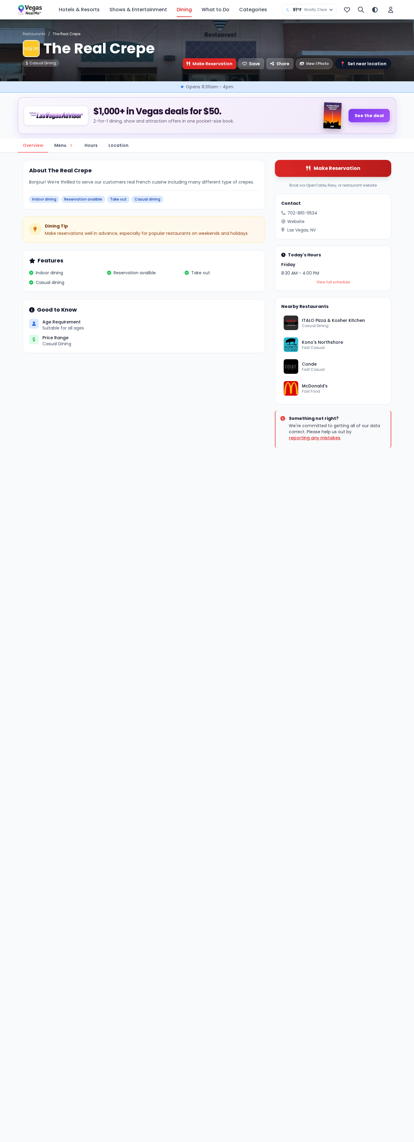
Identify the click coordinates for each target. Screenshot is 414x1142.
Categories (253, 9)
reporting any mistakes (314, 438)
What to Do (215, 9)
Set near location (363, 64)
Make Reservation (212, 64)
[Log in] (390, 9)
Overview (33, 145)
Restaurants (34, 33)
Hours (91, 145)
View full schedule (333, 282)
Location (119, 145)
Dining (184, 9)
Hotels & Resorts (79, 9)
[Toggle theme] (374, 9)
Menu (63, 145)
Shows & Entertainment (138, 9)
